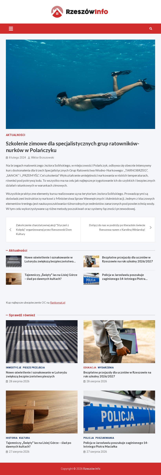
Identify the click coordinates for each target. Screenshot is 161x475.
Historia (11, 438)
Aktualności (15, 135)
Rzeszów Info (91, 468)
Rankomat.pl (57, 302)
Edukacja (89, 367)
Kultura (24, 438)
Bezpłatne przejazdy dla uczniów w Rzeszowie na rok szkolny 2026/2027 (127, 259)
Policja (88, 438)
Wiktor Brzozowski (42, 157)
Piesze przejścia (34, 367)
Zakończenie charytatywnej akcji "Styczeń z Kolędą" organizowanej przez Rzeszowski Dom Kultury (44, 229)
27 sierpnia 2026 (19, 451)
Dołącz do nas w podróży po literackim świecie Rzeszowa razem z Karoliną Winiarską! (117, 227)
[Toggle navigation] (11, 29)
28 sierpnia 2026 (19, 381)
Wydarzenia (106, 367)
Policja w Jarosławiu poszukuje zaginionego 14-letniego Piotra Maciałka (123, 278)
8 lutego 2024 (17, 157)
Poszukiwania (104, 438)
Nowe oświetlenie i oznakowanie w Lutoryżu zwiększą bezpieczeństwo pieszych (49, 261)
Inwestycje (13, 367)
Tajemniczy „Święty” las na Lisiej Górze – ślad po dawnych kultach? (51, 276)
